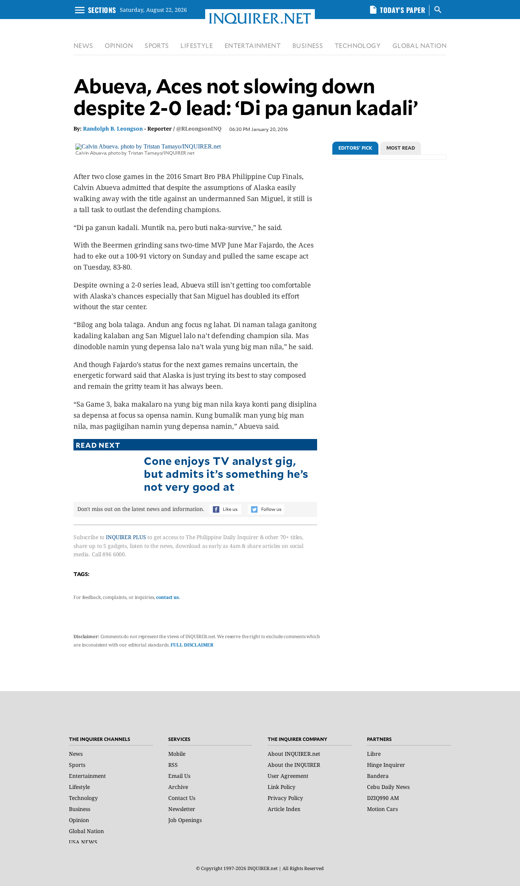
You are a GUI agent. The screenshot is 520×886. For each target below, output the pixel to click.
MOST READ (400, 148)
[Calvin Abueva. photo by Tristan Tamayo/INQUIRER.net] (148, 146)
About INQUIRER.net (294, 753)
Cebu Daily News (388, 786)
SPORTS (157, 45)
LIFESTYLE (196, 45)
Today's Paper (402, 10)
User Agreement (288, 775)
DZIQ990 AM (383, 797)
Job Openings (185, 820)
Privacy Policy (285, 797)
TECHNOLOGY (358, 45)
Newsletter (181, 809)
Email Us (179, 775)
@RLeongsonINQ (199, 128)
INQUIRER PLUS (126, 537)
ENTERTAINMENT (253, 45)
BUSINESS (307, 45)
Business (79, 809)
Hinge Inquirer (386, 764)
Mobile (176, 753)
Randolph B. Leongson (113, 128)
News (76, 753)
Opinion (79, 820)
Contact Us (181, 797)
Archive (178, 786)
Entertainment (87, 775)
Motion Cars (382, 809)
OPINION (119, 45)
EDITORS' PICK (355, 148)
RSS (173, 764)
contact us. (168, 597)
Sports (77, 764)
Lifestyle (79, 786)
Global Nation (86, 831)
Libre (374, 753)
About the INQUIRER (294, 764)
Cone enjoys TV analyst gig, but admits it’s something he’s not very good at (226, 473)
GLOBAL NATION (419, 45)
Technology (83, 797)
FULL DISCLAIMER (192, 645)
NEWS (83, 45)
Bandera (378, 775)
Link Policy (281, 786)
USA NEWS (83, 842)
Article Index (284, 809)
